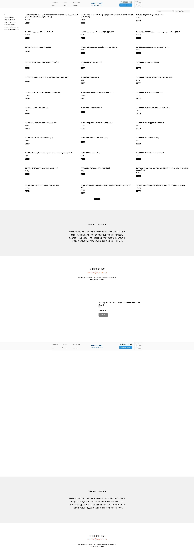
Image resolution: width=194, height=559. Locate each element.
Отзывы (64, 2)
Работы (64, 5)
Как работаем (76, 2)
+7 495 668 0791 (97, 269)
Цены (53, 5)
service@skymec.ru (97, 272)
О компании (55, 2)
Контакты (75, 5)
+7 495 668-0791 (126, 2)
